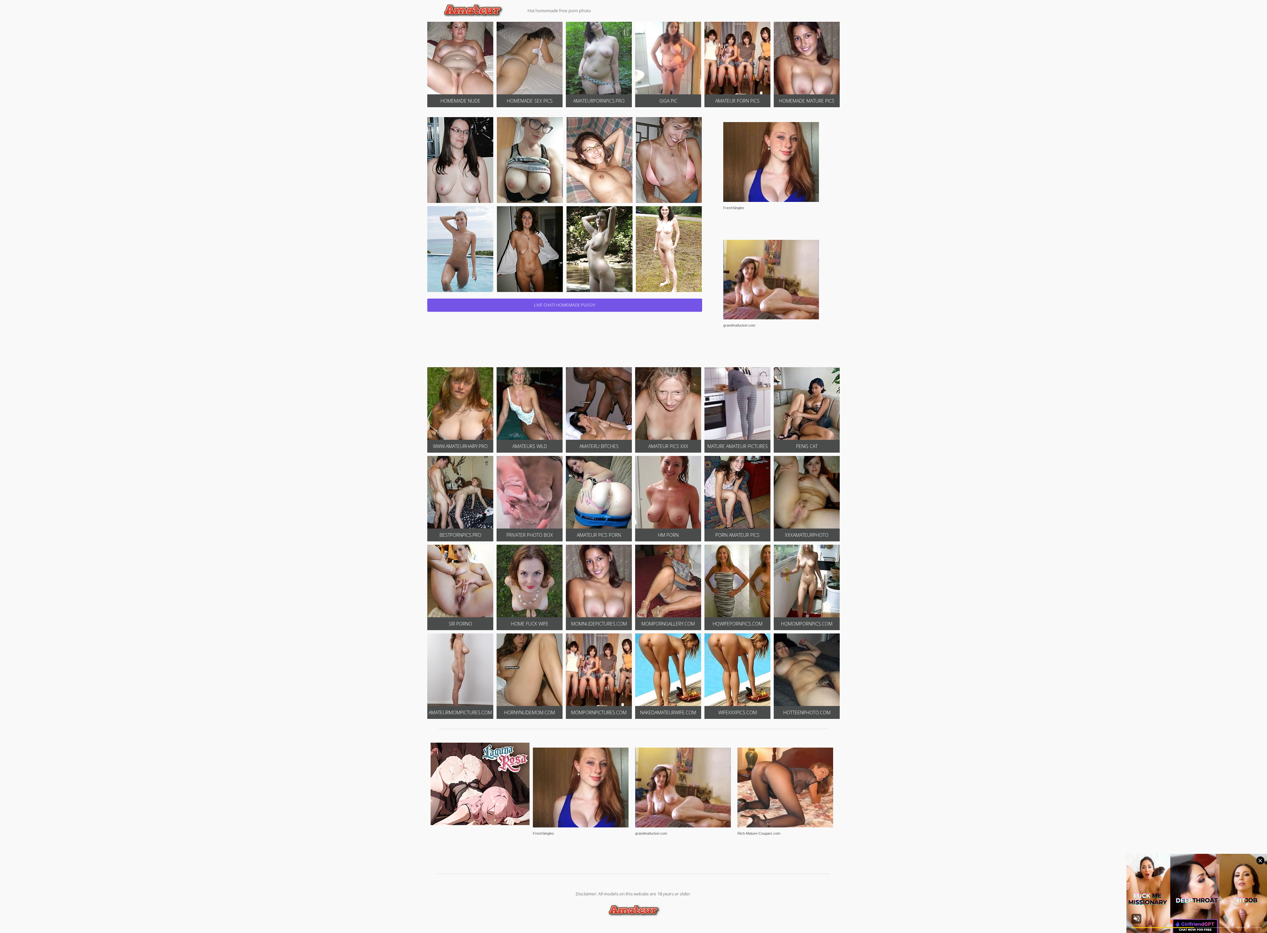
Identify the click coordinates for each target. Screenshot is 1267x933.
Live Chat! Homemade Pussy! (564, 305)
